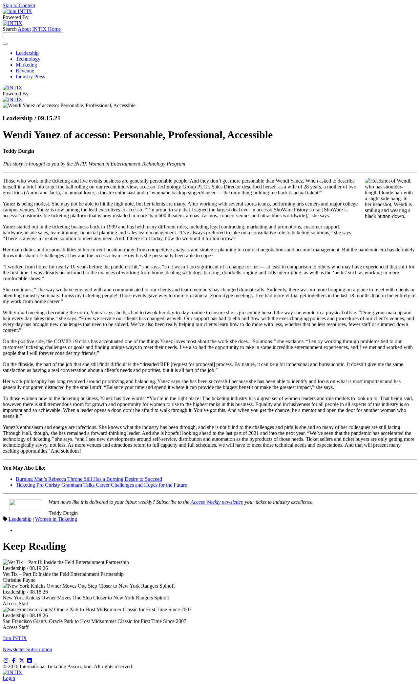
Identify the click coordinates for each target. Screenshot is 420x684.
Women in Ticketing (56, 519)
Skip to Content (19, 5)
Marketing (26, 65)
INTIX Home (46, 29)
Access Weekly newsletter (216, 502)
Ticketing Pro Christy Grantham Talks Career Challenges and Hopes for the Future (101, 485)
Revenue (25, 70)
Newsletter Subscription (27, 649)
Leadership (27, 53)
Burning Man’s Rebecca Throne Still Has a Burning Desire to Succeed (89, 479)
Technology (28, 59)
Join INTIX (15, 638)
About (24, 29)
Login (9, 678)
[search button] (5, 44)
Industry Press (30, 76)
